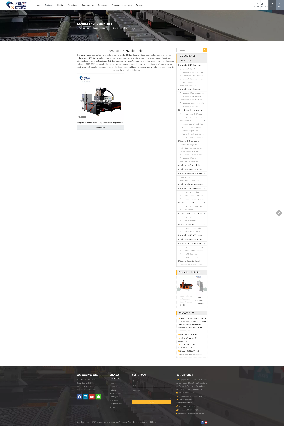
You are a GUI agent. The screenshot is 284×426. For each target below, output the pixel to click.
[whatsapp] (98, 396)
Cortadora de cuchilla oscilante (191, 265)
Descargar (140, 5)
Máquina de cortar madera (190, 173)
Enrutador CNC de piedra (189, 158)
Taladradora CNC (186, 121)
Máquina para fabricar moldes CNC (193, 251)
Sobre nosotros (88, 5)
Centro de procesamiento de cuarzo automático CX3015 (193, 152)
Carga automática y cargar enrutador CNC (193, 82)
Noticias (60, 5)
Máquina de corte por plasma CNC (193, 247)
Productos (49, 5)
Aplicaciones (72, 5)
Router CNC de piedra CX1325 (191, 145)
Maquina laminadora (188, 221)
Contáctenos (102, 5)
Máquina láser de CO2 (188, 210)
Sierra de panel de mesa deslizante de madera (193, 181)
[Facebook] (79, 396)
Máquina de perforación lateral (193, 124)
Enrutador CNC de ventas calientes (192, 89)
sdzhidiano (152, 422)
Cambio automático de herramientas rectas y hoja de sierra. (192, 239)
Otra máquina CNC (186, 224)
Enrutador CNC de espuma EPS (192, 188)
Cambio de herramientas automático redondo (192, 184)
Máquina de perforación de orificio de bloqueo (194, 131)
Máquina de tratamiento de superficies (193, 137)
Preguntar (101, 127)
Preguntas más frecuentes (122, 5)
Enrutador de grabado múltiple (192, 103)
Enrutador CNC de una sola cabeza (193, 96)
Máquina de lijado (186, 217)
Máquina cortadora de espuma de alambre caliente (193, 196)
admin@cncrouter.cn (186, 348)
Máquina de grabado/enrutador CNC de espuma (193, 192)
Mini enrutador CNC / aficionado (192, 76)
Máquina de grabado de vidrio (191, 232)
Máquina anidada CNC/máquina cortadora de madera (193, 114)
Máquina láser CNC (186, 203)
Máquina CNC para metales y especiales (192, 243)
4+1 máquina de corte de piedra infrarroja (193, 148)
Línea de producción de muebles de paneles (192, 110)
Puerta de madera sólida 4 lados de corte (194, 134)
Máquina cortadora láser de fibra (192, 206)
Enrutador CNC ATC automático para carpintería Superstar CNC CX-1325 (191, 301)
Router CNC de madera (86, 390)
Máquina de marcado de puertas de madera (192, 213)
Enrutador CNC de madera (190, 65)
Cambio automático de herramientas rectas (192, 169)
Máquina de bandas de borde (191, 117)
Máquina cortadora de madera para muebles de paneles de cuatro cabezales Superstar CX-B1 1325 (100, 123)
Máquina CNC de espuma (86, 380)
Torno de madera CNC (188, 86)
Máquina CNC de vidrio (189, 254)
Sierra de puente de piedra (190, 161)
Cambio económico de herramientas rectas (192, 165)
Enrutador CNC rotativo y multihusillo (193, 72)
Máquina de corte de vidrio (190, 228)
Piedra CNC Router (84, 386)
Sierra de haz (185, 177)
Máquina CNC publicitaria (189, 257)
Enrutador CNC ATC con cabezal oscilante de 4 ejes (192, 235)
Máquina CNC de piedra (188, 141)
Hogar (38, 5)
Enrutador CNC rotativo (189, 106)
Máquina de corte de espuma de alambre (193, 199)
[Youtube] (92, 396)
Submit (151, 402)
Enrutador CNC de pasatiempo (192, 93)
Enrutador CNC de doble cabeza (192, 100)
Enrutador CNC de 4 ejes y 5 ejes (192, 79)
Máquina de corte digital (189, 261)
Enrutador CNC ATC (187, 69)
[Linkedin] (85, 396)
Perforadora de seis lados (191, 127)
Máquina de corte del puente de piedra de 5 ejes (193, 155)
